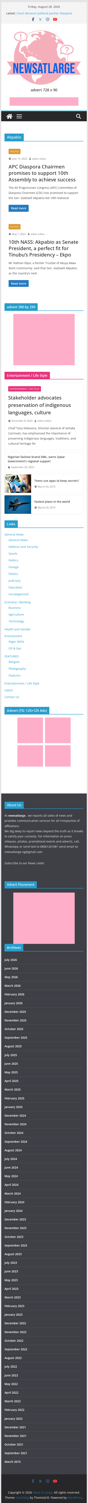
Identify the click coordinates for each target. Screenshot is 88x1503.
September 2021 (16, 1453)
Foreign (14, 567)
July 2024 (11, 1159)
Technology (16, 621)
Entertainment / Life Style (24, 388)
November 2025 (15, 1020)
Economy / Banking (17, 602)
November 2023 (15, 1228)
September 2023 (16, 1245)
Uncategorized (18, 594)
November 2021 (15, 1436)
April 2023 (11, 1289)
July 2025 (11, 1055)
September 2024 (16, 1142)
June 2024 (11, 1167)
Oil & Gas (15, 648)
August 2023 (13, 1254)
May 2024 (11, 1176)
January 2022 (14, 1419)
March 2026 (13, 986)
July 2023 (11, 1263)
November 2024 (15, 1124)
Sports (13, 553)
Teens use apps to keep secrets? (56, 481)
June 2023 (11, 1271)
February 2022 (14, 1410)
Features (14, 675)
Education (15, 587)
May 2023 (11, 1280)
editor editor (39, 158)
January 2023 (14, 1314)
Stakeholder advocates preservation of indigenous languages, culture (39, 405)
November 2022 (15, 1332)
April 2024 (11, 1185)
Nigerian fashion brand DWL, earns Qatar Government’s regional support (36, 459)
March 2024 (13, 1193)
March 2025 (13, 1089)
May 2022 (11, 1384)
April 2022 (11, 1392)
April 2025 (11, 1081)
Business (15, 608)
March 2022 (13, 1401)
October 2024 (14, 1133)
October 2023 (14, 1237)
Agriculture (16, 614)
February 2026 (14, 994)
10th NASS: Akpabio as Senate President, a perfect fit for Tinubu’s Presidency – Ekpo (43, 248)
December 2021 (15, 1427)
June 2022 (11, 1375)
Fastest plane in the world (52, 502)
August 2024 (13, 1150)
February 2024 (14, 1202)
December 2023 (15, 1219)
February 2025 (14, 1098)
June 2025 (11, 1064)
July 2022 (11, 1366)
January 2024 (14, 1211)
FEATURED (12, 656)
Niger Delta (16, 641)
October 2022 (14, 1341)
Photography (17, 669)
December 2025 (15, 1012)
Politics (14, 151)
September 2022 (16, 1349)
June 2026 (11, 968)
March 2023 (13, 1297)
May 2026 (11, 977)
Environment (13, 636)
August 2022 (13, 1358)
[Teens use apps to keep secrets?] (18, 483)
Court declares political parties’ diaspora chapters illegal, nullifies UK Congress (44, 15)
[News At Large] (9, 116)
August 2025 (13, 1046)
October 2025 (14, 1029)
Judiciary (14, 581)
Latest (9, 690)
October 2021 (14, 1444)
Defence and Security (23, 547)
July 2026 (11, 960)
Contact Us (12, 697)
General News (14, 534)
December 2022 (15, 1323)
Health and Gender (18, 629)
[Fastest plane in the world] (18, 504)
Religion (14, 662)
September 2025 (16, 1037)
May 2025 (11, 1072)
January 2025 (14, 1107)
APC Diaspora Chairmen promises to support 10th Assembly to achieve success (42, 173)
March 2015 (13, 1462)
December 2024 (15, 1115)
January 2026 (14, 1003)
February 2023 (14, 1306)
